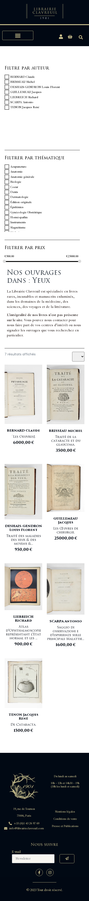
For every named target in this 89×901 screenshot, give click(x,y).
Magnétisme (18, 227)
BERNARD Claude (22, 76)
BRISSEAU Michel (22, 81)
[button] (17, 35)
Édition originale (21, 202)
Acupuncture (18, 166)
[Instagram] (50, 872)
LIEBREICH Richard (24, 97)
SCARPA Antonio (21, 102)
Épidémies (17, 207)
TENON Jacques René (24, 107)
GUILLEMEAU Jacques (26, 92)
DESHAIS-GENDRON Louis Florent (35, 87)
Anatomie (16, 171)
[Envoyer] (67, 858)
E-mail (16, 851)
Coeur (14, 187)
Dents (14, 192)
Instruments (18, 222)
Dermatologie (19, 197)
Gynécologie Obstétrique (26, 212)
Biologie (15, 181)
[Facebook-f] (39, 872)
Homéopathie (19, 217)
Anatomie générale (22, 176)
